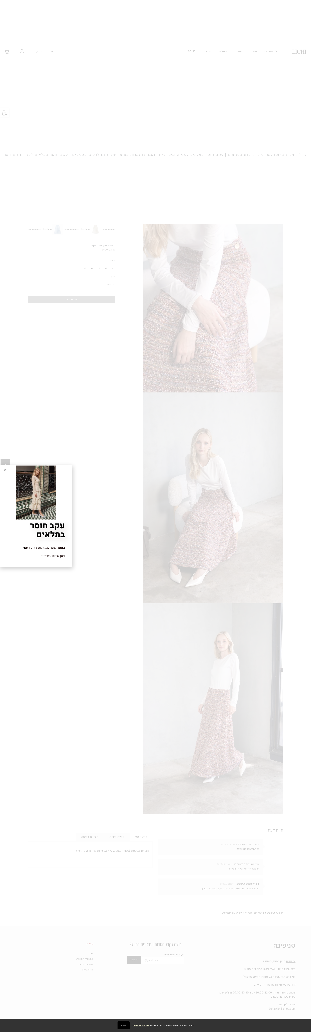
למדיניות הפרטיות (141, 1025)
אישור (124, 1025)
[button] (5, 470)
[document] (155, 516)
